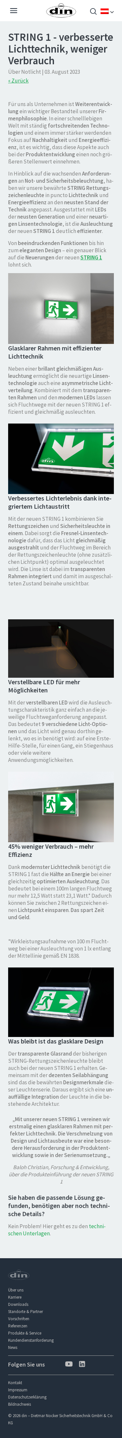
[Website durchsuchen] (93, 12)
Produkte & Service (24, 1333)
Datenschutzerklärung (27, 1397)
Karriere (14, 1297)
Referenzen (17, 1326)
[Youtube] (68, 1365)
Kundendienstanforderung (31, 1340)
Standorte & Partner (25, 1311)
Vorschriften (18, 1319)
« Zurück (18, 80)
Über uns (15, 1290)
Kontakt (15, 1382)
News (12, 1347)
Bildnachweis (19, 1404)
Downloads (18, 1304)
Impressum (17, 1390)
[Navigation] (13, 11)
